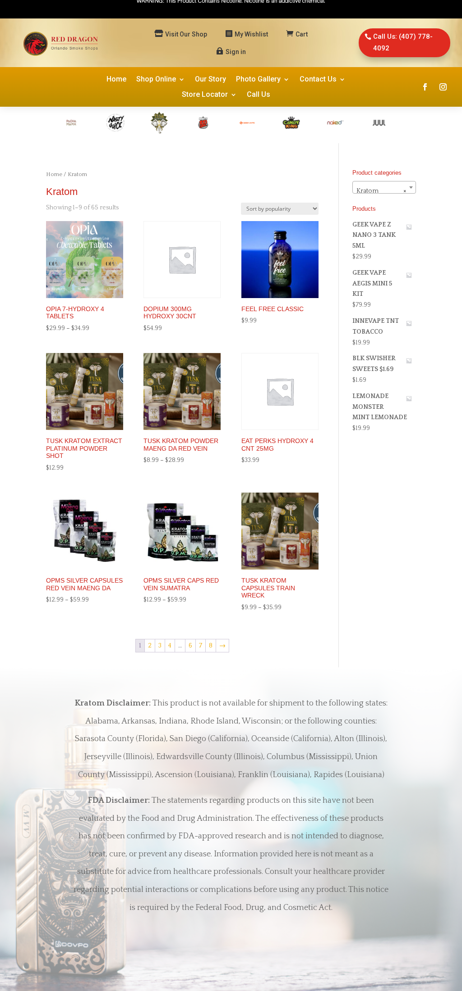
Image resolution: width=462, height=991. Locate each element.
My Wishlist (251, 34)
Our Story (210, 79)
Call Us (258, 95)
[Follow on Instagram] (443, 87)
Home (116, 79)
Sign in (236, 51)
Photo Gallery (258, 79)
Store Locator (205, 95)
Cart (302, 34)
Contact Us (318, 79)
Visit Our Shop (186, 34)
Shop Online (156, 79)
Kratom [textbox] (381, 191)
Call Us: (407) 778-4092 (403, 42)
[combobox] (384, 187)
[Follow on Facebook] (425, 87)
